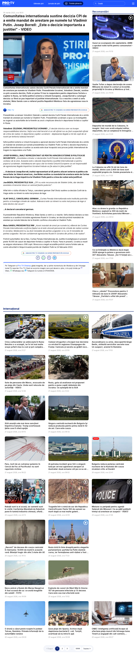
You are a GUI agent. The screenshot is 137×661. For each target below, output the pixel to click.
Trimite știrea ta (75, 3)
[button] (38, 258)
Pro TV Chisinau (24, 266)
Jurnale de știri (54, 3)
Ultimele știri (39, 3)
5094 (78, 649)
